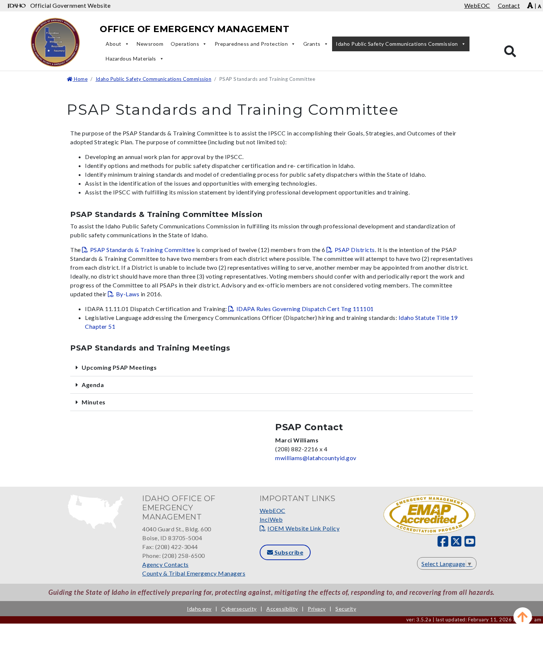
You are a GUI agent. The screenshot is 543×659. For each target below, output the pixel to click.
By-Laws (127, 293)
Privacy (317, 608)
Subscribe (288, 552)
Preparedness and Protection (251, 44)
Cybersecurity (239, 608)
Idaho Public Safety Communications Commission (397, 44)
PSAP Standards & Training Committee (142, 249)
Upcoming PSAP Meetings (119, 367)
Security (345, 608)
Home (80, 79)
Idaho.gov (199, 608)
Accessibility (282, 608)
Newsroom (150, 44)
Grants (312, 44)
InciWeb (271, 519)
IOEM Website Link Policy (303, 528)
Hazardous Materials (131, 58)
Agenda (93, 384)
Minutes (94, 402)
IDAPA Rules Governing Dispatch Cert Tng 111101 (305, 308)
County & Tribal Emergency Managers (193, 573)
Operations (185, 44)
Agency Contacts (165, 564)
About (114, 44)
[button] (271, 367)
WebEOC (273, 510)
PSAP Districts (355, 249)
